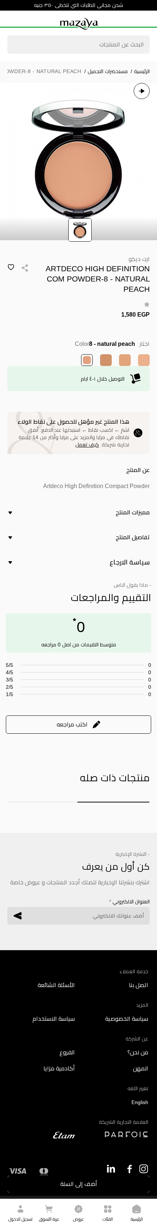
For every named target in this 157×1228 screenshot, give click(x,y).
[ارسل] (17, 916)
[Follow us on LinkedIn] (110, 1168)
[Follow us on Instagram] (143, 1169)
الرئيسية (140, 71)
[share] (24, 268)
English (139, 1102)
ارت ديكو (139, 259)
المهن (140, 1068)
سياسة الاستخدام (53, 1019)
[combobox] (78, 45)
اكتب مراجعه (72, 724)
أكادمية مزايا (59, 1068)
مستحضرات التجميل (106, 71)
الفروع (67, 1052)
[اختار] (144, 360)
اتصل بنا (138, 985)
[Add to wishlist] (11, 267)
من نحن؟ (137, 1052)
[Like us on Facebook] (127, 1169)
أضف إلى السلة (78, 1184)
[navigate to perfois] (115, 1134)
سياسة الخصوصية (126, 1019)
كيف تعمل (87, 444)
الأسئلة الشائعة (56, 985)
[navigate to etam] (42, 1135)
